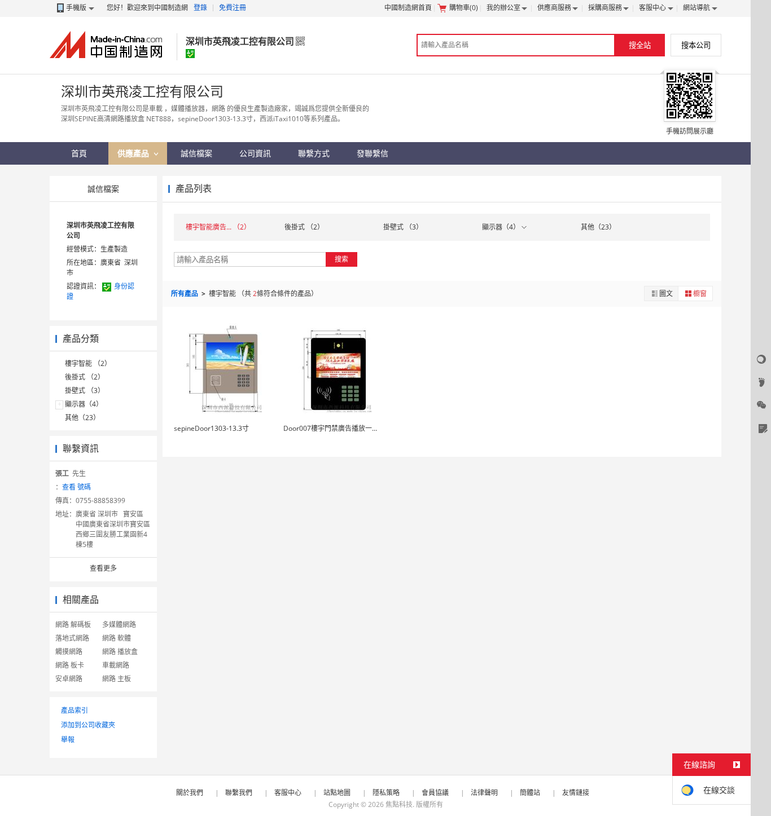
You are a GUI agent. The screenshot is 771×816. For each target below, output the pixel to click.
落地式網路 (72, 638)
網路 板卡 (69, 665)
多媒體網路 (119, 624)
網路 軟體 (116, 638)
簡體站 (530, 792)
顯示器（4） (84, 404)
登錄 (200, 7)
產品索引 (74, 710)
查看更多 (103, 568)
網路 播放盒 (120, 651)
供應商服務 (554, 7)
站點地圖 (337, 792)
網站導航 (696, 7)
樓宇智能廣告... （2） (218, 227)
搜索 (341, 259)
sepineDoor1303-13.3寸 (211, 428)
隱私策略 (386, 792)
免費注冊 (232, 7)
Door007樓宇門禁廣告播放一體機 (334, 428)
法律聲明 (484, 792)
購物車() (463, 7)
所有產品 (185, 293)
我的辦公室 (503, 7)
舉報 (68, 739)
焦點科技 (399, 804)
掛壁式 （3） (84, 390)
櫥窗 (700, 293)
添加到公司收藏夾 (88, 725)
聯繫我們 (238, 792)
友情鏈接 (575, 792)
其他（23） (82, 417)
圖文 (666, 293)
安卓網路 (68, 678)
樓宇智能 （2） (88, 363)
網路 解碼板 (73, 624)
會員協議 (435, 792)
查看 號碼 (76, 487)
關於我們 (189, 792)
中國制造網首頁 (408, 7)
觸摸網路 (68, 651)
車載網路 (115, 665)
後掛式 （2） (84, 377)
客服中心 (652, 7)
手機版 (76, 7)
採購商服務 (605, 7)
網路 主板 (116, 678)
